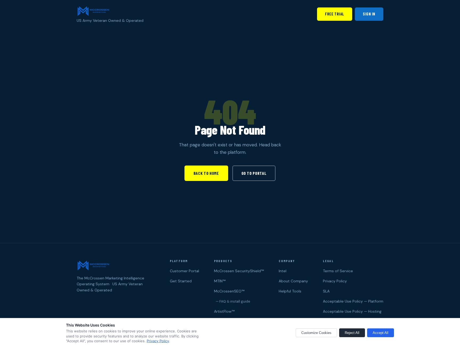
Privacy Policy (335, 281)
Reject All (352, 333)
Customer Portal (184, 270)
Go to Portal (254, 173)
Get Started (181, 281)
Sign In (369, 14)
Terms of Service (338, 270)
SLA (326, 291)
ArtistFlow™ (224, 311)
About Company (293, 281)
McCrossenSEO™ (229, 291)
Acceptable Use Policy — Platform (353, 301)
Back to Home (206, 173)
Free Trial (334, 14)
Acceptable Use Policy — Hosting (352, 311)
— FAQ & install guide (232, 301)
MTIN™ (219, 281)
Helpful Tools (290, 291)
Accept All (380, 333)
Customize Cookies (316, 333)
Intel (282, 270)
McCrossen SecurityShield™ (239, 270)
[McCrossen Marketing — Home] (93, 10)
